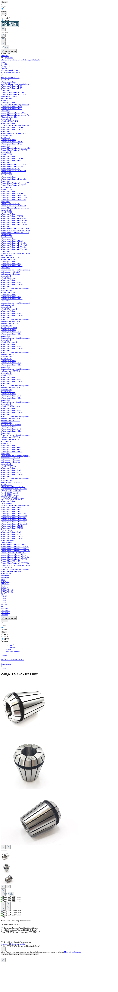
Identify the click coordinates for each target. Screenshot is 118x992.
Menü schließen (10, 51)
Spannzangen (6, 664)
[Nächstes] (8, 847)
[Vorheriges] (3, 847)
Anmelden (5, 56)
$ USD (6, 16)
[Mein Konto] (6, 47)
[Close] (3, 890)
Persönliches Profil (15, 60)
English (3, 7)
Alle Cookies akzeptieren (29, 954)
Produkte (4, 655)
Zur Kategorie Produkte (10, 72)
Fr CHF (6, 18)
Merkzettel (36, 60)
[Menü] (3, 29)
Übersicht (4, 60)
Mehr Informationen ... (72, 952)
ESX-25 (4, 668)
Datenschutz (14, 944)
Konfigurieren (14, 954)
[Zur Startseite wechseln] (10, 26)
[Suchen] (3, 36)
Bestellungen (27, 60)
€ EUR (6, 20)
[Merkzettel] (2, 48)
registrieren (9, 58)
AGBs (22, 944)
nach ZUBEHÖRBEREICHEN (12, 660)
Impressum (5, 944)
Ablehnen (5, 954)
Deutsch (4, 11)
